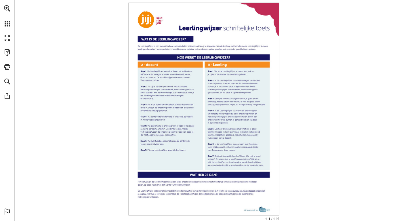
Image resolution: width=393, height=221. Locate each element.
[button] (7, 8)
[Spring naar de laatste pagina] (277, 218)
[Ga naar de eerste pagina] (266, 218)
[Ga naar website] (142, 194)
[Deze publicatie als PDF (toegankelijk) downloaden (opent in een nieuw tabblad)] (7, 52)
